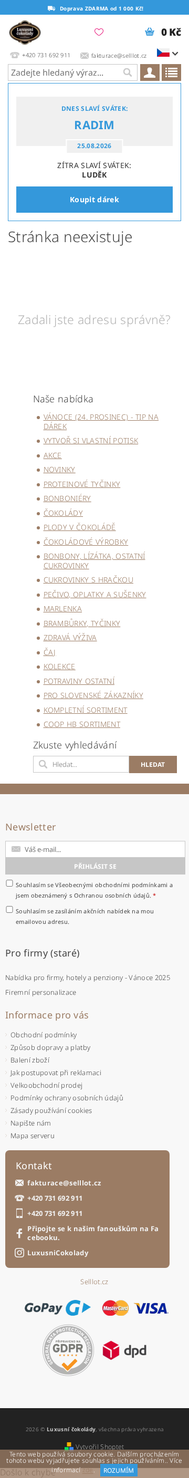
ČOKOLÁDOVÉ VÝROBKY (86, 542)
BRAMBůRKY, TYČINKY (82, 623)
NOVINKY (60, 469)
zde (87, 1470)
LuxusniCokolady (57, 1252)
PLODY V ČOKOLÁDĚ (80, 527)
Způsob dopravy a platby (50, 1047)
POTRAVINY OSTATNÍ (79, 681)
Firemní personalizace (41, 992)
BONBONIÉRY (67, 498)
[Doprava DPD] (124, 1350)
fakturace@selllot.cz (64, 1183)
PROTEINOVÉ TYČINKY (82, 484)
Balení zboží (29, 1060)
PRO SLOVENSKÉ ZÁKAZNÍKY (93, 695)
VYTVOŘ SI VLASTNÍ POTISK (91, 440)
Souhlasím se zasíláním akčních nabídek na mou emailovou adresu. (85, 916)
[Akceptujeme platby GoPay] (57, 1308)
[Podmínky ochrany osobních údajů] (68, 1350)
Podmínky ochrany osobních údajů (66, 1097)
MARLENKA (63, 608)
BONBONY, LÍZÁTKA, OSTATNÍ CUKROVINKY (94, 560)
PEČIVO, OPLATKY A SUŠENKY (95, 594)
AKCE (53, 455)
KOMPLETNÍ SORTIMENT (86, 710)
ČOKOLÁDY (63, 513)
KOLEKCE (60, 666)
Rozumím (118, 1470)
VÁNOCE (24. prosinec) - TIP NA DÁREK (101, 421)
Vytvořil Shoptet (100, 1446)
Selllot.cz (94, 1281)
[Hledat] (127, 72)
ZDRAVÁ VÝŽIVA (70, 637)
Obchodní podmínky (43, 1034)
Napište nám (30, 1123)
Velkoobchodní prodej (46, 1085)
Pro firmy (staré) (42, 952)
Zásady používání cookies (51, 1110)
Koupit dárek (94, 199)
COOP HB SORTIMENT (82, 724)
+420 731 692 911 (54, 1198)
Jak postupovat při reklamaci (55, 1072)
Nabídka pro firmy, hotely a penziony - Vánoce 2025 (87, 977)
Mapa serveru (32, 1135)
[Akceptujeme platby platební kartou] (135, 1308)
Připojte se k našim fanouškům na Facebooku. (93, 1233)
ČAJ (50, 652)
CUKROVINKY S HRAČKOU (88, 580)
